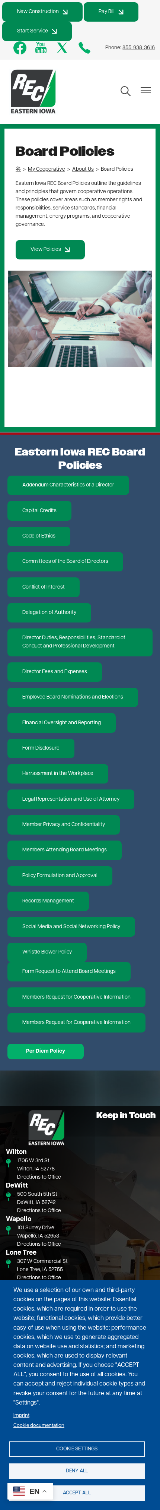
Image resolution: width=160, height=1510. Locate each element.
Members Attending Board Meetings (64, 850)
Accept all (77, 1493)
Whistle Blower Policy (47, 952)
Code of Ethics (38, 536)
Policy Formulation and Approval (59, 876)
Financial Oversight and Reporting (61, 723)
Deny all (77, 1471)
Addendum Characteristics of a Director (68, 485)
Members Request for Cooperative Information (76, 997)
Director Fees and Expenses (54, 672)
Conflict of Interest (43, 587)
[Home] (33, 92)
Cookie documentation (38, 1425)
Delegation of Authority (49, 612)
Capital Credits (39, 511)
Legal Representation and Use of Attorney (70, 799)
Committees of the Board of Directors (65, 561)
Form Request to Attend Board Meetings (69, 971)
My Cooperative (46, 169)
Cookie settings (76, 1449)
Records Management (48, 901)
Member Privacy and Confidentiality (63, 824)
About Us (83, 169)
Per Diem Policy (45, 1051)
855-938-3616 (138, 48)
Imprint (21, 1415)
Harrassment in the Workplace (57, 773)
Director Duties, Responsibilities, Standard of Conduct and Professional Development (73, 642)
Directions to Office (39, 1177)
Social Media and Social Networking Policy (71, 927)
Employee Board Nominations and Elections (72, 697)
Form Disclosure (41, 748)
